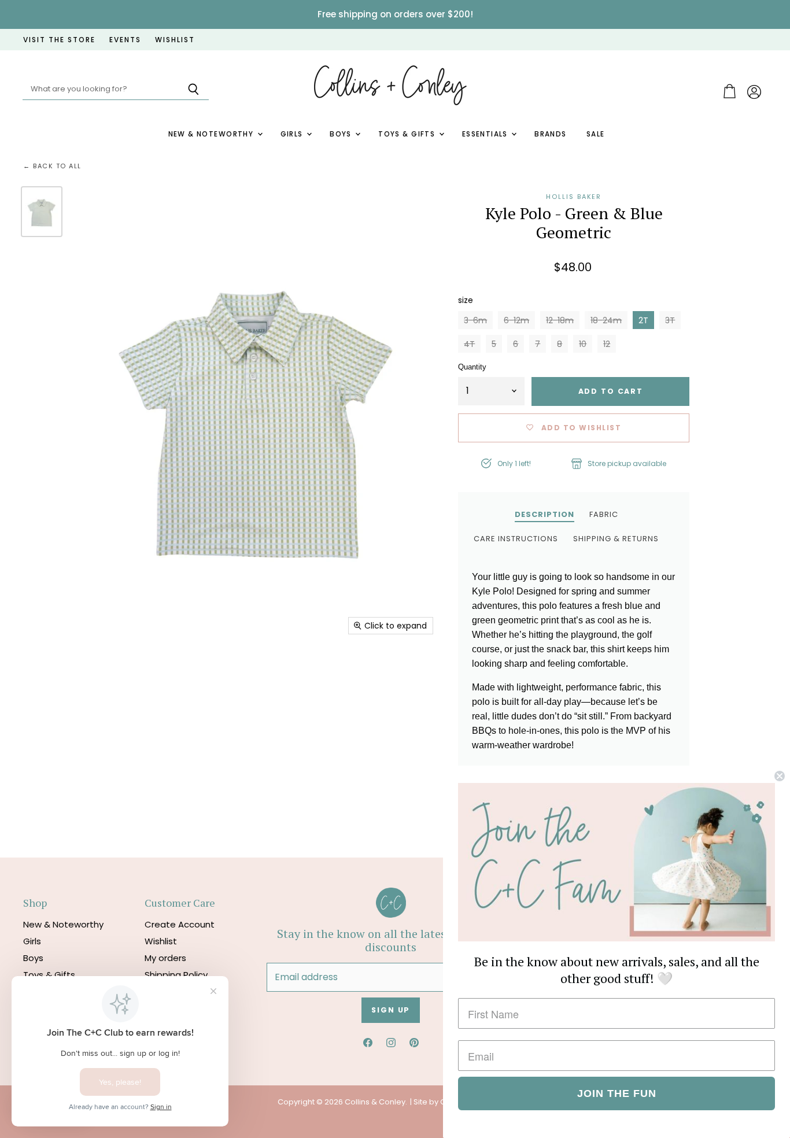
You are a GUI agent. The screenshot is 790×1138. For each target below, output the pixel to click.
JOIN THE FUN (616, 1093)
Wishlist (161, 941)
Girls (293, 134)
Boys (342, 134)
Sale (595, 134)
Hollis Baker (573, 196)
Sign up (390, 1010)
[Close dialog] (779, 776)
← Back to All (52, 166)
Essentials (486, 134)
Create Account (180, 924)
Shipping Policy (176, 975)
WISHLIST (175, 40)
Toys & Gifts (407, 134)
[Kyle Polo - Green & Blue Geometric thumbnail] (41, 211)
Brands (550, 134)
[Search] (193, 89)
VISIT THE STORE (59, 40)
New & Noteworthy (212, 134)
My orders (165, 958)
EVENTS (125, 40)
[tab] (544, 514)
